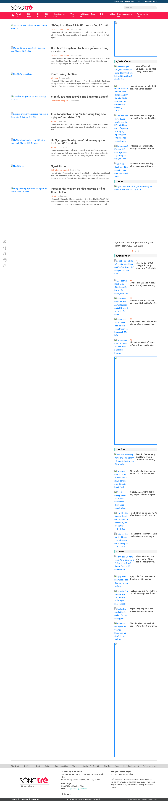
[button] (132, 251)
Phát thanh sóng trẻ (124, 15)
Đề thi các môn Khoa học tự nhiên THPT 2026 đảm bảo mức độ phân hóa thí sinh (142, 472)
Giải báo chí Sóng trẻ (60, 170)
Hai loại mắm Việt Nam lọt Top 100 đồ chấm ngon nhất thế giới (143, 592)
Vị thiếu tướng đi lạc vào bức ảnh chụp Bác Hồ (79, 96)
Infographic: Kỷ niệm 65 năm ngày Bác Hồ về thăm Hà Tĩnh (78, 190)
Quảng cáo (35, 799)
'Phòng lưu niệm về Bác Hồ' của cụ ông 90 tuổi (79, 25)
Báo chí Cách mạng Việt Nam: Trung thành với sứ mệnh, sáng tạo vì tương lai (146, 457)
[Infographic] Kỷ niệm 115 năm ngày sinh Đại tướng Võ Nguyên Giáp (142, 147)
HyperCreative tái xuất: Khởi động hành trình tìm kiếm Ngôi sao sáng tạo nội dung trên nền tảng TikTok (143, 87)
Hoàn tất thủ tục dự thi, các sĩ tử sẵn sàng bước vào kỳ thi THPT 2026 (143, 535)
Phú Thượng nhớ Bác (64, 74)
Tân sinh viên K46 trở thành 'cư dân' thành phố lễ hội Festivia (142, 343)
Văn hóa (72, 15)
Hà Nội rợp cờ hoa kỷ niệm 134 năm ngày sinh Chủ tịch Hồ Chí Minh (78, 142)
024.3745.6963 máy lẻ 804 (147, 1)
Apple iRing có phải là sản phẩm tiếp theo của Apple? (142, 610)
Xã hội (38, 15)
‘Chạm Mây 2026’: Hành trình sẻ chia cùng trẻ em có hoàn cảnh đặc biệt (143, 322)
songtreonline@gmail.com (124, 1)
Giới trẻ (46, 15)
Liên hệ (14, 799)
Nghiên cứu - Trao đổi (87, 15)
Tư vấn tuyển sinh (142, 15)
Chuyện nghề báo (59, 15)
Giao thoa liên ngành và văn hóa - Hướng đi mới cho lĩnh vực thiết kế (142, 624)
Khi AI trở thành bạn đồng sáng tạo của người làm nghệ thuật (143, 165)
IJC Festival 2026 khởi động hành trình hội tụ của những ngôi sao (143, 284)
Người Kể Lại (58, 166)
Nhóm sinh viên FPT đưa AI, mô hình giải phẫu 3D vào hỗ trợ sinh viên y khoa (142, 302)
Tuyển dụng (24, 799)
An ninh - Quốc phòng (60, 29)
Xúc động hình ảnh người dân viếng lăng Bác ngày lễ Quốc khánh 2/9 (78, 115)
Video (112, 14)
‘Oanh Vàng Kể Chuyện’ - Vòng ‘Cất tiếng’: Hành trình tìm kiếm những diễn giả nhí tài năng (146, 69)
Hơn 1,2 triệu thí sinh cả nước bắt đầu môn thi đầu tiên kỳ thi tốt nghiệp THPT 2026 (143, 514)
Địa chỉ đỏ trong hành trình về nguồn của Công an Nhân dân (79, 50)
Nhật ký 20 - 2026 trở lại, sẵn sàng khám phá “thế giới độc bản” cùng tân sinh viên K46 (145, 266)
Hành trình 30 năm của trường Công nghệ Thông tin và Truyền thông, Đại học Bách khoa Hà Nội (145, 559)
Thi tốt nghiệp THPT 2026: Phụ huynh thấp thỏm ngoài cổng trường (142, 493)
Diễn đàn (102, 15)
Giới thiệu (29, 15)
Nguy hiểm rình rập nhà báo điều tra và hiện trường (142, 577)
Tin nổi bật (18, 15)
